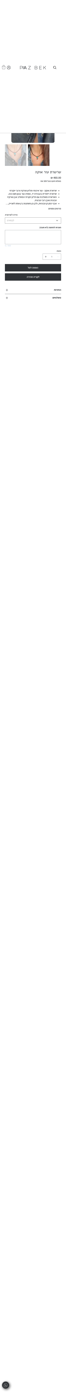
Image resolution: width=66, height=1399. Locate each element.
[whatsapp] (6, 1385)
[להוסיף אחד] (46, 257)
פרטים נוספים (54, 208)
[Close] (54, 67)
